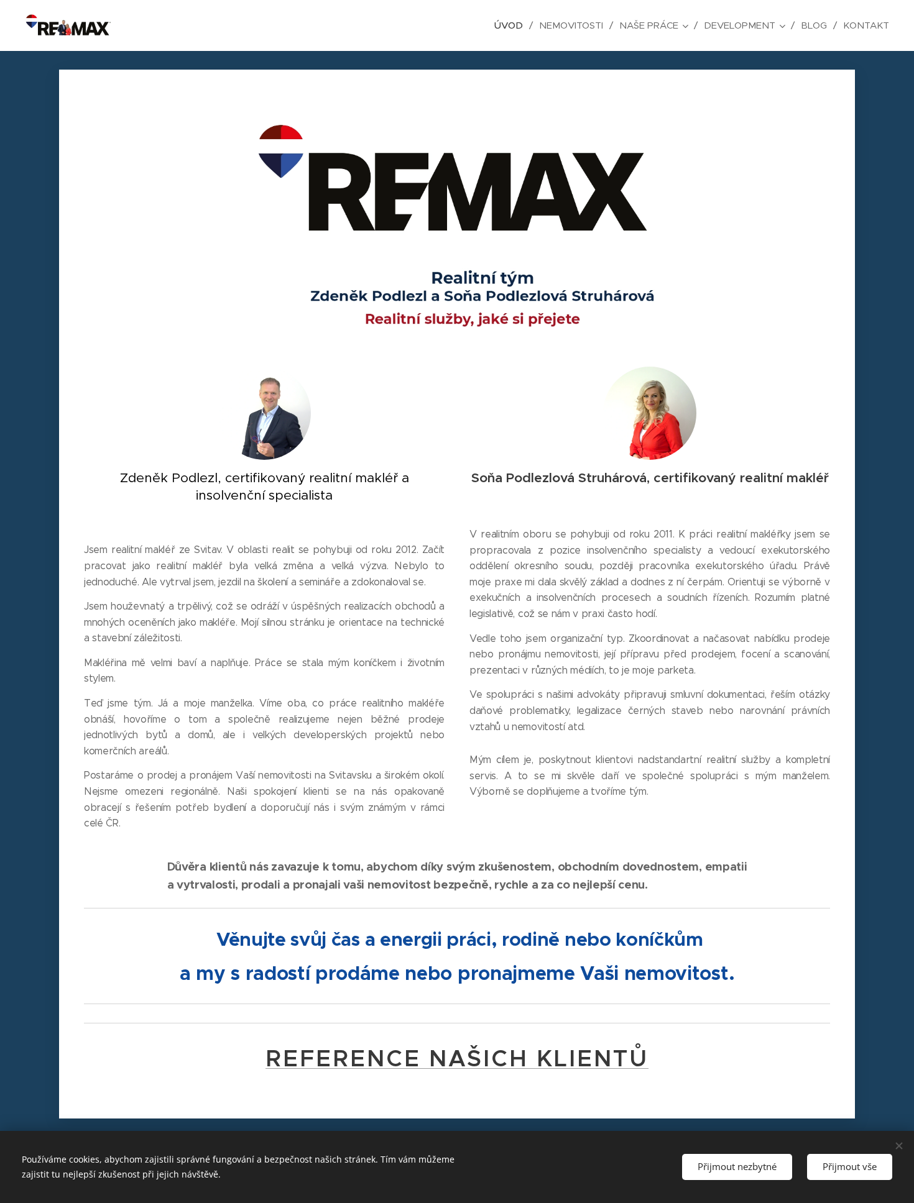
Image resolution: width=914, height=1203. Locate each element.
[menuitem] (512, 25)
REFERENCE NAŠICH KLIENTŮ (457, 1058)
